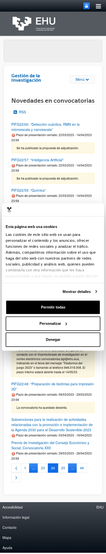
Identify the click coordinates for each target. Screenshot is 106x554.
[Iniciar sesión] (86, 6)
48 (83, 468)
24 (54, 468)
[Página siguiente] (16, 477)
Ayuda (7, 547)
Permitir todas (53, 307)
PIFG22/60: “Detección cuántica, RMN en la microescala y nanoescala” (45, 127)
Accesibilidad (12, 507)
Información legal (15, 517)
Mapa (6, 537)
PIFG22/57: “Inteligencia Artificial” (37, 159)
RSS (22, 111)
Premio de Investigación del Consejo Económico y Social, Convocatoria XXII (50, 445)
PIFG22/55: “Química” (28, 190)
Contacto (9, 527)
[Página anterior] (16, 468)
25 (64, 468)
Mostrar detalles (77, 291)
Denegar (53, 339)
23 (44, 468)
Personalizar (50, 323)
